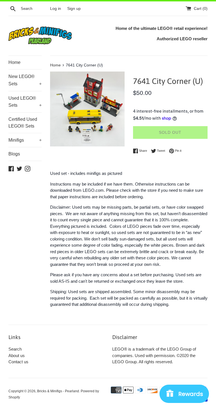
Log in (55, 8)
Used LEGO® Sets (25, 102)
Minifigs (25, 140)
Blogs (14, 153)
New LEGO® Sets (25, 80)
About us (16, 355)
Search (15, 349)
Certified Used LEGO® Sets (22, 122)
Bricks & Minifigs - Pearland (58, 391)
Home (14, 62)
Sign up (74, 8)
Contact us (18, 361)
